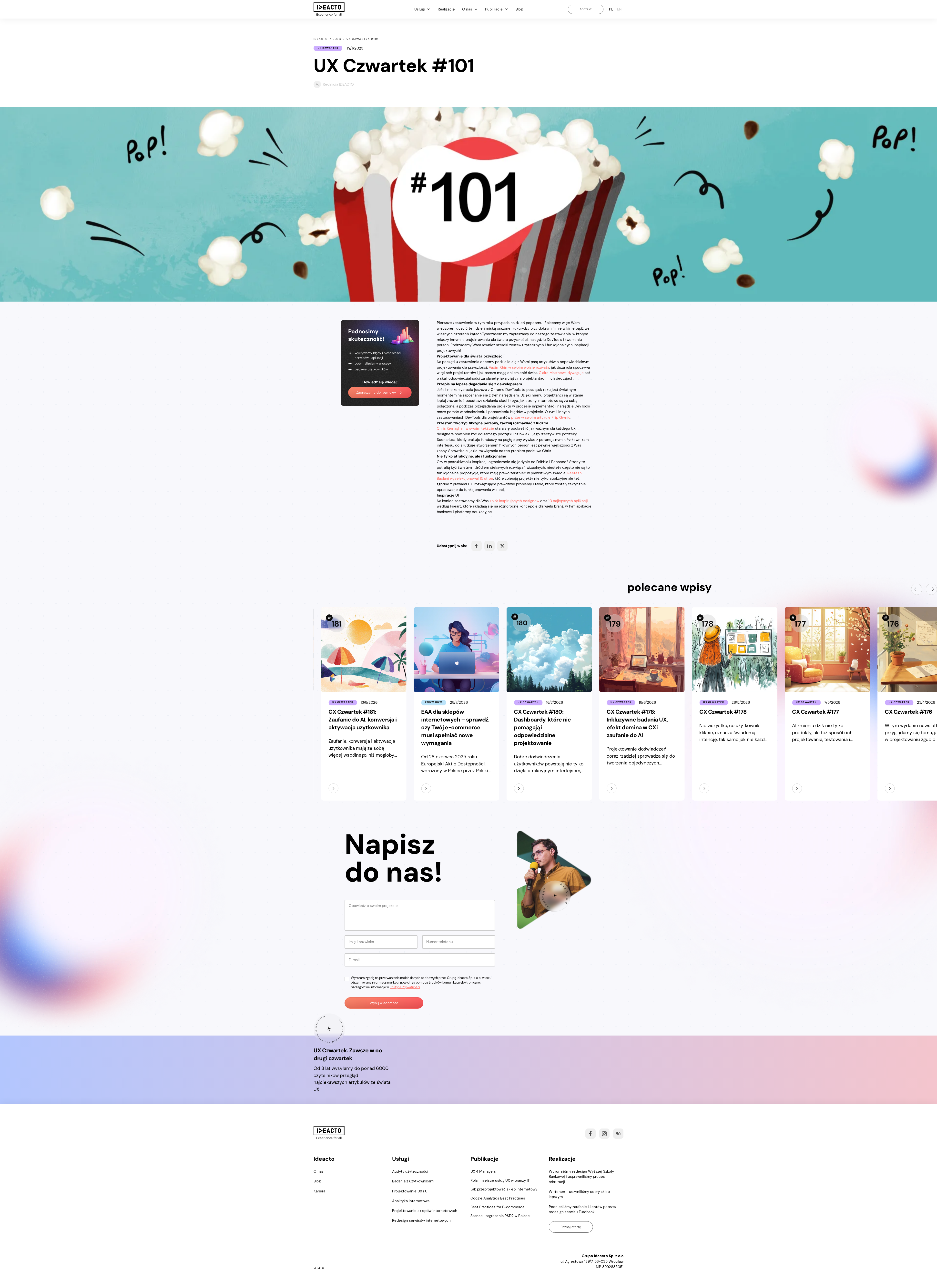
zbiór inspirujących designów (514, 500)
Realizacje (446, 9)
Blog (519, 9)
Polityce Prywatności (405, 987)
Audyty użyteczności (410, 1171)
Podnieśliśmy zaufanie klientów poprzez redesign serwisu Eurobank (583, 1209)
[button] (422, 9)
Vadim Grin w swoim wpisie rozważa (519, 367)
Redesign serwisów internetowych (421, 1220)
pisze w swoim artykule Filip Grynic (540, 417)
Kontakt (585, 9)
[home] (329, 9)
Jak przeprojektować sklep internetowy (503, 1189)
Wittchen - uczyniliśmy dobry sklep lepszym (579, 1194)
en (619, 9)
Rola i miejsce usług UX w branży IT (500, 1180)
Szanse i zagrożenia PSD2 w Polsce (500, 1215)
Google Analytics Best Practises (497, 1198)
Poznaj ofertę (570, 1227)
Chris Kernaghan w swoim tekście (465, 428)
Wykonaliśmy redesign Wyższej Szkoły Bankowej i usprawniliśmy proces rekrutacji (581, 1176)
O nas (319, 1171)
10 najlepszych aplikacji (568, 500)
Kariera (319, 1191)
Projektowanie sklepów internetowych (424, 1210)
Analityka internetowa (410, 1201)
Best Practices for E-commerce (497, 1207)
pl (611, 9)
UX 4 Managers (483, 1171)
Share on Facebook (476, 546)
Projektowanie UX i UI (410, 1191)
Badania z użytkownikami (413, 1181)
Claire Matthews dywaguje (561, 372)
